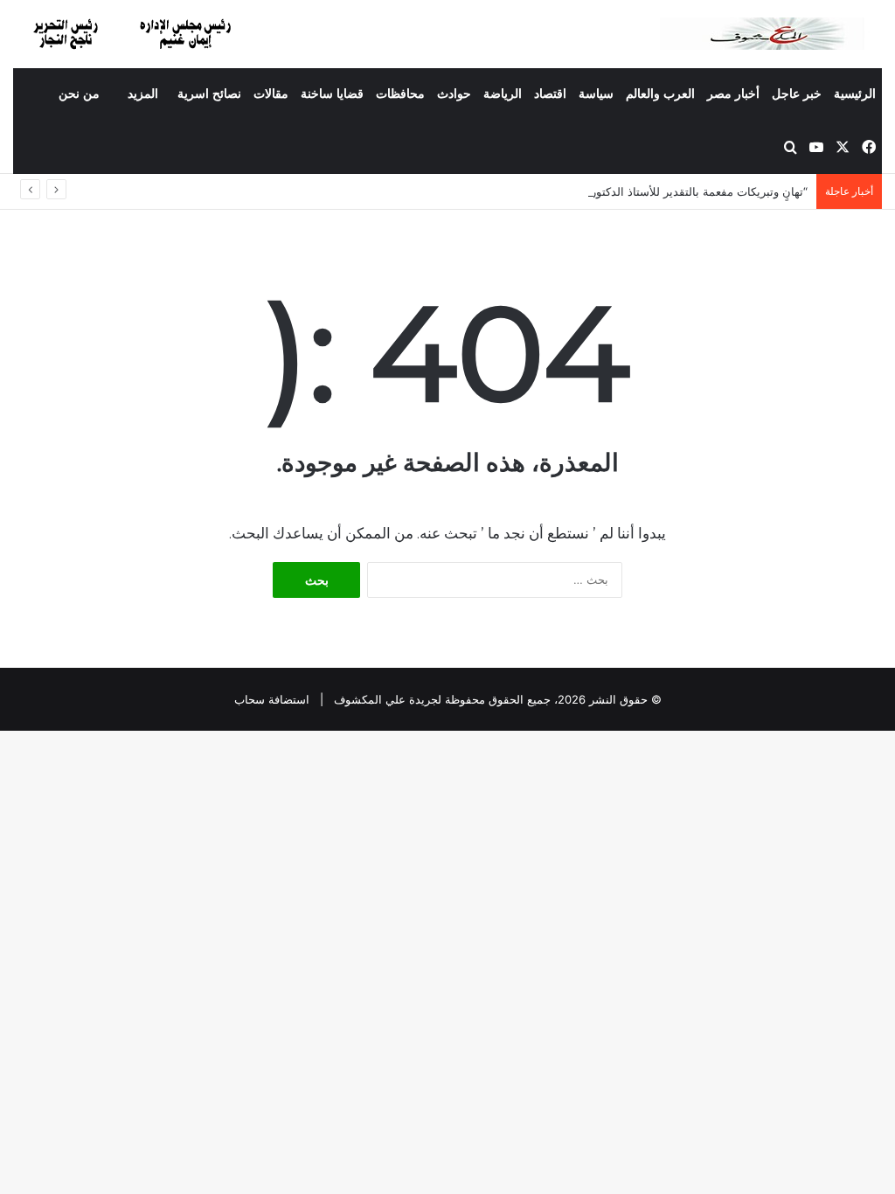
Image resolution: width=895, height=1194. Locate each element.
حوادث (454, 94)
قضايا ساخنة (332, 94)
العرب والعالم (660, 94)
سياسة (596, 94)
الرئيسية (855, 94)
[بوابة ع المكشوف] (771, 33)
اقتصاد (550, 94)
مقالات (270, 94)
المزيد (143, 94)
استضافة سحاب (271, 699)
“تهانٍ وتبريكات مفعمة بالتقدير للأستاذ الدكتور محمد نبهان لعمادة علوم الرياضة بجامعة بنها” (589, 191)
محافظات (400, 94)
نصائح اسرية (209, 94)
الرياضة (502, 94)
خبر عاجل (797, 94)
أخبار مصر (733, 94)
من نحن (79, 94)
